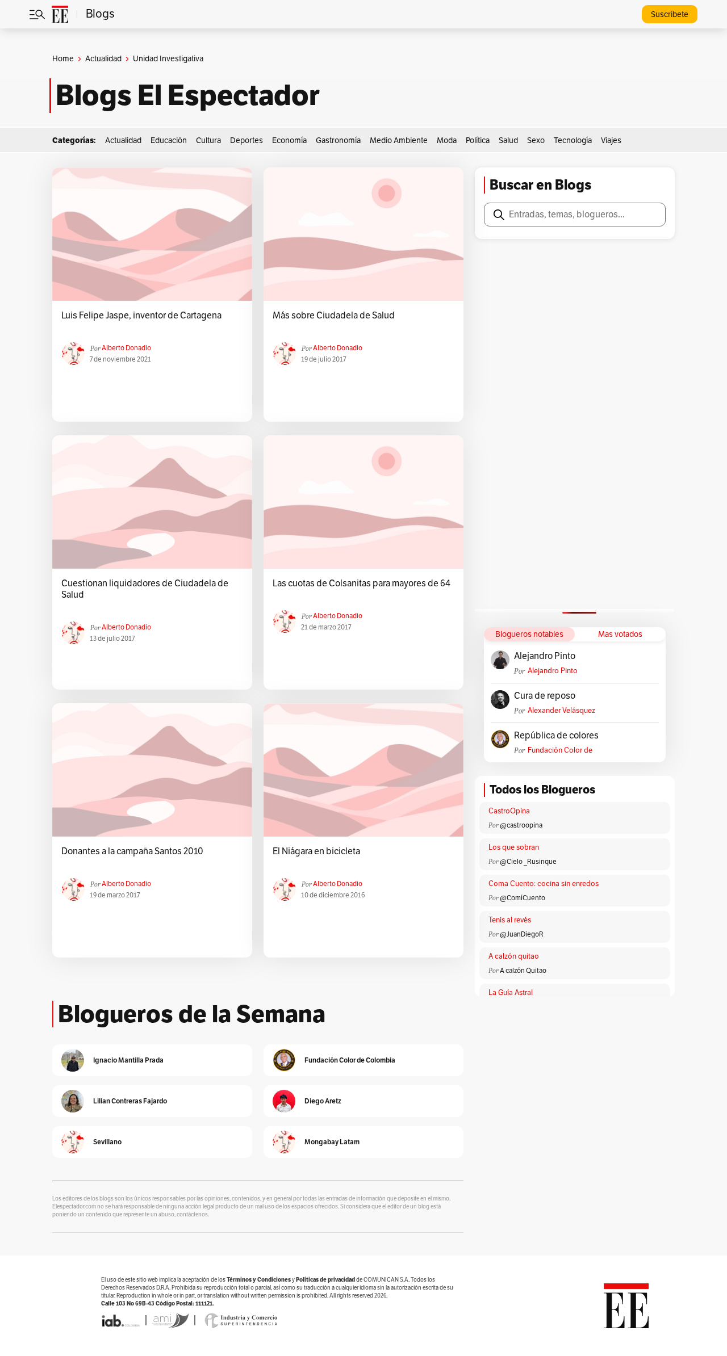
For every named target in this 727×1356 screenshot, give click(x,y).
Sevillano (107, 1141)
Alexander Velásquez (561, 710)
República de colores (556, 735)
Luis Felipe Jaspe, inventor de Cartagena (141, 315)
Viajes (611, 140)
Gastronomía (338, 140)
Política (478, 140)
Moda (447, 140)
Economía (289, 140)
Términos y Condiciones (259, 1279)
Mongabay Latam (332, 1141)
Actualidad (103, 59)
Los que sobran (513, 847)
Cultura (208, 140)
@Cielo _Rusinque (528, 862)
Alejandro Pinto (544, 656)
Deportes (246, 140)
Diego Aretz (322, 1101)
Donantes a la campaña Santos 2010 (132, 851)
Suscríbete (669, 14)
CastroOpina (509, 811)
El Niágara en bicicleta (316, 851)
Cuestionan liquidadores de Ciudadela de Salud (144, 589)
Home (63, 59)
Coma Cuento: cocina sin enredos (543, 883)
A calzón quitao (513, 956)
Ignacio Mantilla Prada (128, 1060)
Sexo (536, 140)
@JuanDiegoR (522, 934)
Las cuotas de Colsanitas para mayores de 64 (361, 583)
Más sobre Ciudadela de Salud (334, 315)
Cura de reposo (544, 696)
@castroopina (521, 825)
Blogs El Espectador (188, 95)
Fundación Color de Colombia (560, 750)
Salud (508, 140)
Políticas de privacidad (325, 1279)
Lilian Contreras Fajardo (130, 1101)
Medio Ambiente (399, 140)
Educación (169, 140)
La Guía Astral (510, 992)
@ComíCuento (522, 898)
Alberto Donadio (126, 348)
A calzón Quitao (523, 971)
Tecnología (573, 140)
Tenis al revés (509, 920)
